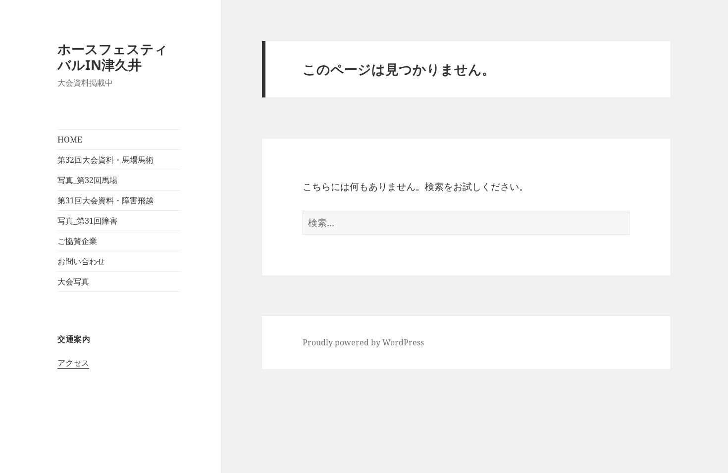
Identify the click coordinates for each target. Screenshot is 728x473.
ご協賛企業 (77, 241)
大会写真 (73, 281)
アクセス (73, 362)
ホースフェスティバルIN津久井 (112, 57)
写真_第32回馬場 (87, 180)
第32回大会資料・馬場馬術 (105, 159)
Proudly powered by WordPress (363, 342)
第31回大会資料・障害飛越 (105, 200)
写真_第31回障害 (87, 220)
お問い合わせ (81, 261)
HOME (69, 139)
